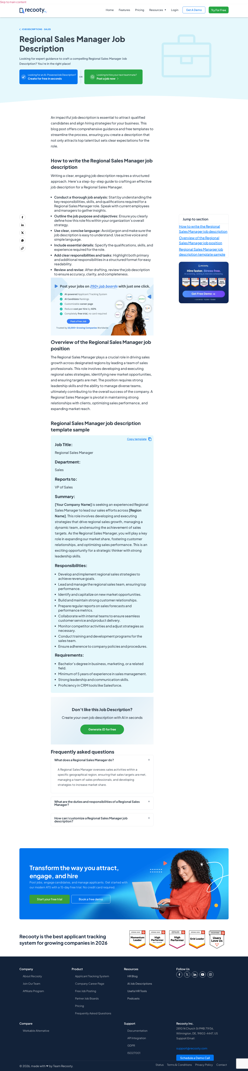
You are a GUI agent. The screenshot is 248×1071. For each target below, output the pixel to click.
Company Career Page (89, 983)
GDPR (131, 1045)
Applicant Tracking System (92, 976)
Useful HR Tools (137, 991)
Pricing (139, 10)
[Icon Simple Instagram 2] (210, 974)
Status (160, 1064)
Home (110, 10)
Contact (221, 1064)
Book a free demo (91, 899)
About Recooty (32, 976)
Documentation (137, 1030)
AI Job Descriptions (139, 983)
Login (174, 10)
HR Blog (132, 976)
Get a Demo (194, 10)
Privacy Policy (204, 1064)
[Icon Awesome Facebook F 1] (179, 974)
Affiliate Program (33, 991)
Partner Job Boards (87, 998)
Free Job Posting (85, 991)
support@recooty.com (191, 1048)
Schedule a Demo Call (195, 1058)
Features (124, 10)
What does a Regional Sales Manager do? (84, 760)
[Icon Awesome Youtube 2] (203, 974)
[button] (157, 10)
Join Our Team (31, 983)
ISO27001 (133, 1053)
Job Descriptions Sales (36, 29)
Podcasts (133, 998)
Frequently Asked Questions (93, 1013)
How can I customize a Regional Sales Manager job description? (91, 820)
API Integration (136, 1038)
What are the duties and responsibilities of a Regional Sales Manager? (97, 803)
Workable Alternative (36, 1030)
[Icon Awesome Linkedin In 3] (195, 974)
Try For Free (218, 10)
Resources (156, 10)
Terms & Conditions (179, 1064)
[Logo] (187, 974)
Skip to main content (13, 2)
